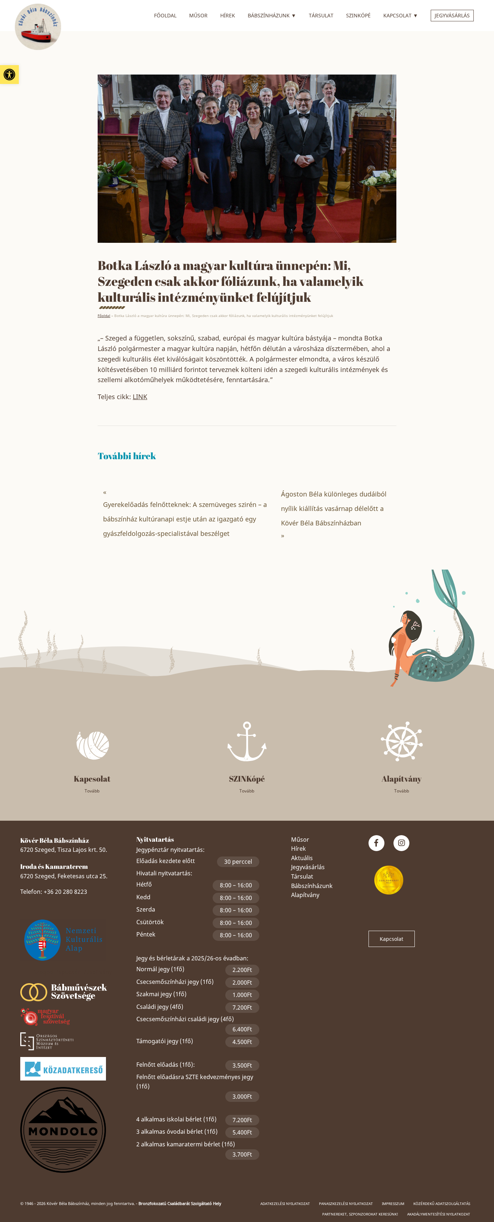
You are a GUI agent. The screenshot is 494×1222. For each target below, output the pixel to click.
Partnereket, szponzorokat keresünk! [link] (360, 1214)
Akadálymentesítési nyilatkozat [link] (438, 1214)
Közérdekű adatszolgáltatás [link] (441, 1203)
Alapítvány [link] (305, 895)
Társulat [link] (321, 15)
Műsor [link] (198, 15)
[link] (9, 74)
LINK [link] (140, 396)
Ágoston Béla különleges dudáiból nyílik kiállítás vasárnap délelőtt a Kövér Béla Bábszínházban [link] (334, 508)
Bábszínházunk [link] (272, 15)
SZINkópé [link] (358, 15)
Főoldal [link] (165, 15)
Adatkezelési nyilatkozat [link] (285, 1203)
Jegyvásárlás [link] (452, 15)
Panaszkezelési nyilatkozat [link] (346, 1203)
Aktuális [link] (302, 858)
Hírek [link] (227, 15)
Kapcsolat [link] (400, 15)
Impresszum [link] (393, 1203)
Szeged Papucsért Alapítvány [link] (72, 972)
